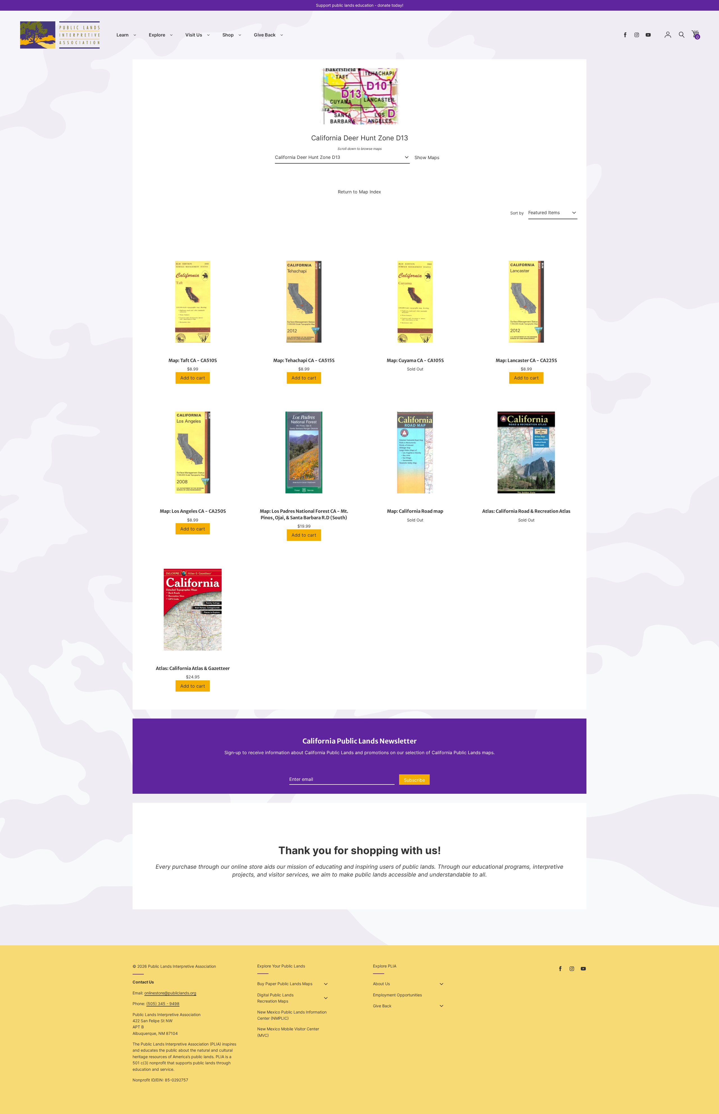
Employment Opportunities (397, 994)
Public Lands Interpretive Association (182, 966)
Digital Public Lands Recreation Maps (275, 997)
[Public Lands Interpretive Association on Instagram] (637, 35)
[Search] (681, 35)
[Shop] (240, 35)
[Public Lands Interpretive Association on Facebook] (625, 35)
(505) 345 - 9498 (162, 1003)
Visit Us (193, 35)
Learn (123, 35)
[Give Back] (282, 35)
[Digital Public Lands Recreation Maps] (326, 998)
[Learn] (135, 35)
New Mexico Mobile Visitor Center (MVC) (288, 1031)
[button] (695, 35)
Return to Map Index (359, 192)
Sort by (517, 213)
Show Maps (427, 157)
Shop (228, 35)
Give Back (265, 35)
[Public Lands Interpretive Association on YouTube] (648, 35)
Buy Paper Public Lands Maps (284, 983)
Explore (157, 35)
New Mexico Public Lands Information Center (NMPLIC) (292, 1015)
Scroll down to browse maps (360, 149)
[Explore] (171, 35)
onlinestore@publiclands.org (170, 993)
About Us (381, 983)
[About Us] (441, 984)
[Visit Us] (208, 35)
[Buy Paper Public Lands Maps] (326, 984)
